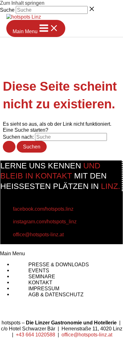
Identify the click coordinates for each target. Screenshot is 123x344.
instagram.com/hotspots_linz (45, 221)
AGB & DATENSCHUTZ (56, 294)
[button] (61, 253)
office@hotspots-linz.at (38, 234)
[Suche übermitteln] (9, 146)
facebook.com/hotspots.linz (43, 209)
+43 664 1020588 (35, 334)
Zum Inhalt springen (22, 3)
